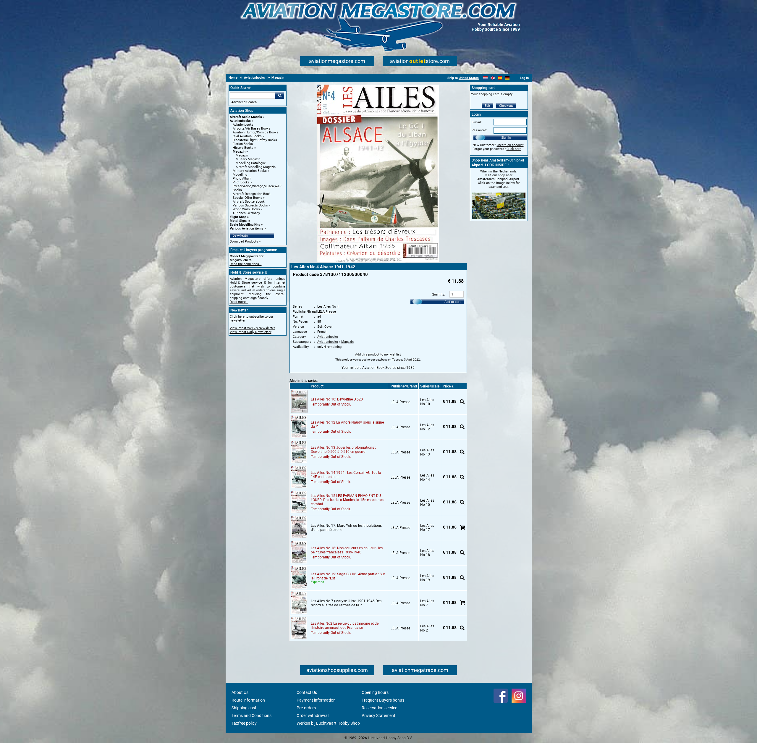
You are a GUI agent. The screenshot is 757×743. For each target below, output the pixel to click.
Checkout (506, 106)
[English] (493, 78)
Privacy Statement (378, 715)
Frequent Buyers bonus (383, 700)
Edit (487, 106)
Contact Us (307, 692)
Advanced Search (244, 102)
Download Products (244, 241)
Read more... (239, 302)
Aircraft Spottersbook (249, 201)
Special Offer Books (247, 198)
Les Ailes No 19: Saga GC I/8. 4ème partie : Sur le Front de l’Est (348, 576)
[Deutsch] (507, 78)
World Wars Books (246, 209)
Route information (248, 700)
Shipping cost (244, 707)
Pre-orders (306, 707)
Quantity (438, 294)
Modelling (240, 175)
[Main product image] (378, 261)
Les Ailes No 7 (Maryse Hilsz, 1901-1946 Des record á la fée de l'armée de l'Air (346, 603)
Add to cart (452, 302)
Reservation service (379, 707)
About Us (240, 692)
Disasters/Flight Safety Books (255, 140)
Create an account (510, 145)
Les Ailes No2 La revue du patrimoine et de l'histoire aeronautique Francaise (344, 625)
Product (317, 386)
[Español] (500, 78)
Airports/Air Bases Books (251, 128)
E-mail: (477, 122)
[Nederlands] (485, 78)
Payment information (316, 700)
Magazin (239, 152)
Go (279, 95)
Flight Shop (238, 217)
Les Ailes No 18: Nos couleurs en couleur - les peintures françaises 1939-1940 (347, 550)
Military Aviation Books (250, 171)
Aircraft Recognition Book (252, 194)
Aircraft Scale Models (246, 117)
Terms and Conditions (251, 715)
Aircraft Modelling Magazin (256, 167)
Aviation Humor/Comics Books (255, 132)
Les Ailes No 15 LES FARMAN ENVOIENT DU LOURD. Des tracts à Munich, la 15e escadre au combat (347, 500)
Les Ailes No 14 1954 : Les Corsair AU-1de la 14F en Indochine (346, 475)
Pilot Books (241, 182)
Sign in (506, 137)
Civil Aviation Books (247, 136)
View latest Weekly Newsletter (252, 328)
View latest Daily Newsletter (250, 332)
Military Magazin (248, 159)
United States (469, 78)
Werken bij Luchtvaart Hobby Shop (328, 723)
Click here (514, 149)
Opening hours (375, 692)
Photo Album (242, 178)
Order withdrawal (313, 715)
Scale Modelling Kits (245, 225)
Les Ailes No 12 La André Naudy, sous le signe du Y (347, 424)
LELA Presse (326, 312)
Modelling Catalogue (251, 163)
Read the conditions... (246, 264)
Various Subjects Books (250, 205)
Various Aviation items (246, 228)
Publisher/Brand (404, 386)
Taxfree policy (244, 723)
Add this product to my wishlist (378, 354)
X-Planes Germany (246, 213)
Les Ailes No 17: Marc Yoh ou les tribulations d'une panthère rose (346, 528)
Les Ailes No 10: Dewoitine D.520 (337, 399)
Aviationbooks (240, 121)
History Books (243, 148)
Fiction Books (243, 144)
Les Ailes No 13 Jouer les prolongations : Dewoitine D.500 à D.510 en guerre (343, 449)
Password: (479, 130)
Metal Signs (239, 221)
